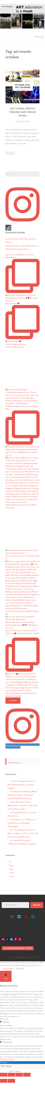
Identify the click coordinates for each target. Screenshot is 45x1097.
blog (11, 865)
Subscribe (36, 905)
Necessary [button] (4, 1019)
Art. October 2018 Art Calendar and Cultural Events (22, 112)
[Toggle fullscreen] (19, 1075)
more (24, 143)
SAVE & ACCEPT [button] (7, 1060)
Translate (17, 1071)
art (10, 862)
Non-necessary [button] (5, 1039)
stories (12, 872)
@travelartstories (15, 762)
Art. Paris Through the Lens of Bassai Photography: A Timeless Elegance (21, 784)
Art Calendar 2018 (13, 143)
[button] (12, 916)
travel (11, 876)
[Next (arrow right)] (11, 1081)
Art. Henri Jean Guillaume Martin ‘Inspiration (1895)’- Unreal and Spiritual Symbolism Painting (22, 795)
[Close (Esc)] (3, 1075)
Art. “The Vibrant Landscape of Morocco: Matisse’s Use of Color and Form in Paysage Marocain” (23, 833)
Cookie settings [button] (8, 969)
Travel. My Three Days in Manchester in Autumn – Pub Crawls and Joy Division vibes (23, 805)
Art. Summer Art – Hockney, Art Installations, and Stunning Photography (22, 823)
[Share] (11, 1075)
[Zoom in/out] (27, 1075)
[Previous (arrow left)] (3, 1081)
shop (11, 869)
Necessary (6, 1022)
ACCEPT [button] (20, 969)
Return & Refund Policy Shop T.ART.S (18, 948)
